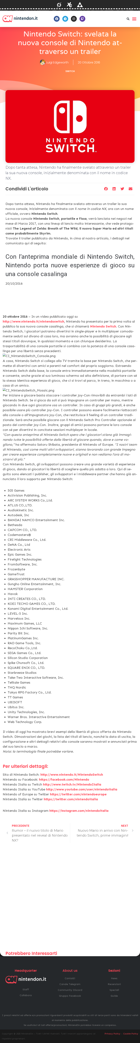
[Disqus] (70, 898)
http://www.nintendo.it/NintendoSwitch (71, 775)
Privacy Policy (112, 1033)
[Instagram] (74, 19)
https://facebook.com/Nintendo (64, 780)
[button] (128, 19)
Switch (70, 71)
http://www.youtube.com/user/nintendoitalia (81, 789)
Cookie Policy (130, 1033)
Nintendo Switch (103, 326)
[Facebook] (57, 19)
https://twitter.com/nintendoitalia (71, 799)
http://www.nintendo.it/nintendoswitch (33, 321)
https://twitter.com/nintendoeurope (78, 794)
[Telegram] (65, 19)
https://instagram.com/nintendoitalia (78, 811)
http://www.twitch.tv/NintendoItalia (72, 784)
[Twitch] (82, 19)
